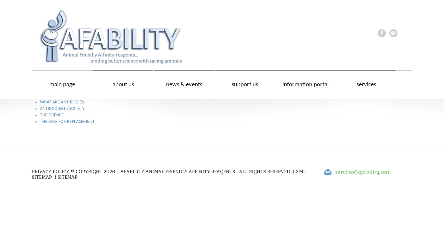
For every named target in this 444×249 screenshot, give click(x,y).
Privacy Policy (50, 171)
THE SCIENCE (52, 115)
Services (366, 85)
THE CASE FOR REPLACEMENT (67, 121)
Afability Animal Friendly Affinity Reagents (178, 171)
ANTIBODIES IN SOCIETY (62, 108)
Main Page (62, 85)
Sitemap (68, 177)
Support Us (245, 85)
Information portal (305, 85)
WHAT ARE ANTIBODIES (62, 102)
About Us (123, 85)
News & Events (184, 85)
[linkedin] (393, 33)
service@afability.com (363, 172)
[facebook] (382, 33)
